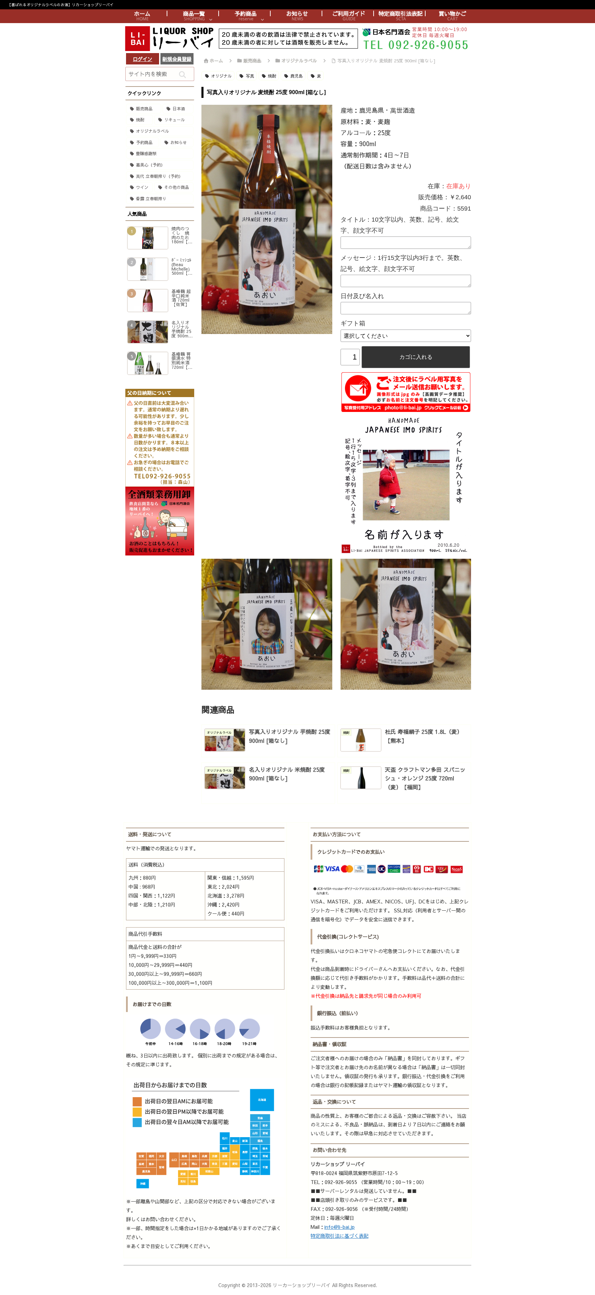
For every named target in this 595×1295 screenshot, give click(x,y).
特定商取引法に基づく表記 (339, 1235)
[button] (182, 75)
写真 (250, 76)
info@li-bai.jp (339, 1226)
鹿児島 (296, 76)
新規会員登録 (177, 58)
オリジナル (221, 76)
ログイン (142, 58)
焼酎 (272, 76)
